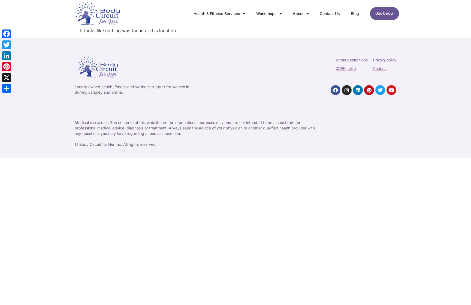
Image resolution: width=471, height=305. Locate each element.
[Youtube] (391, 90)
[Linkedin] (358, 90)
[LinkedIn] (6, 55)
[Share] (6, 88)
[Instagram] (347, 90)
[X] (6, 77)
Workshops (266, 13)
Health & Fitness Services (217, 13)
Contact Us (330, 13)
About (298, 13)
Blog (355, 13)
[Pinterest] (369, 90)
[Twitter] (380, 90)
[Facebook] (335, 90)
